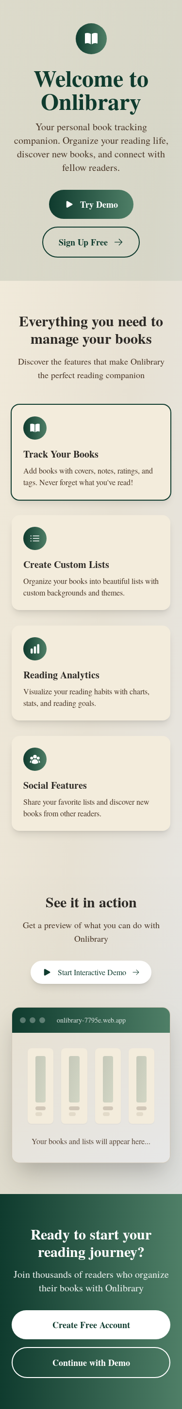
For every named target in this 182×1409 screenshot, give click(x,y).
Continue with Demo (91, 1362)
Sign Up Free (83, 242)
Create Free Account (91, 1324)
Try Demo (99, 204)
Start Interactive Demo (92, 972)
